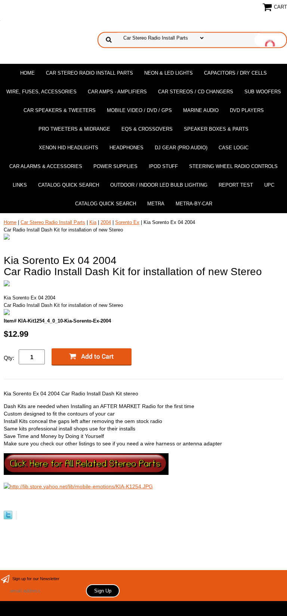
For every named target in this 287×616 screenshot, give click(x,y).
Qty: (9, 358)
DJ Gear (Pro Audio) (181, 147)
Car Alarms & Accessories (45, 166)
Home (27, 73)
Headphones (126, 147)
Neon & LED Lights (168, 73)
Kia (92, 222)
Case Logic (234, 147)
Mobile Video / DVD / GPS (139, 110)
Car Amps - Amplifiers (117, 91)
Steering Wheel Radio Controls (233, 166)
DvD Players (247, 110)
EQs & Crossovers (147, 129)
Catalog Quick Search (68, 185)
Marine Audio (201, 110)
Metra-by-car (194, 203)
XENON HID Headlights (68, 147)
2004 (106, 222)
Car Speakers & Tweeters (60, 110)
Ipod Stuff (163, 166)
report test (236, 185)
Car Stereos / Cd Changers (195, 91)
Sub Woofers (262, 91)
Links (20, 185)
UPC (269, 185)
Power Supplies (115, 166)
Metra (155, 203)
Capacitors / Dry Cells (235, 73)
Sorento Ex (127, 222)
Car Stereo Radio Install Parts (89, 73)
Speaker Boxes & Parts (216, 129)
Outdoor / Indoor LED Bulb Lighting (158, 185)
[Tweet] (8, 517)
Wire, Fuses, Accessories (41, 91)
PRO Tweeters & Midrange (74, 129)
